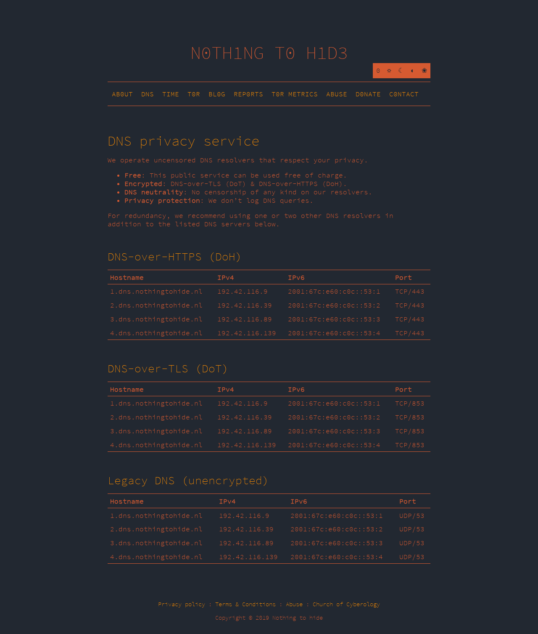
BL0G (216, 94)
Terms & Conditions (245, 604)
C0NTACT (404, 94)
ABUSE (336, 94)
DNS (147, 94)
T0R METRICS (295, 94)
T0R (193, 94)
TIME (170, 94)
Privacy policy (181, 604)
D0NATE (368, 94)
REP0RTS (248, 94)
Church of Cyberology (346, 604)
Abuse (294, 604)
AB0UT (122, 94)
